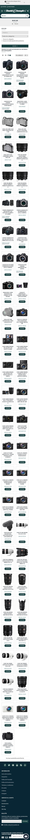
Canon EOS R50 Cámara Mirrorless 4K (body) (22, 266)
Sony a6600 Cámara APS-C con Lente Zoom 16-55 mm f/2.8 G (8, 401)
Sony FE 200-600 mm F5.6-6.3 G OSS (22, 533)
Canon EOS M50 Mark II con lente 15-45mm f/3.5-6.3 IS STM (22, 239)
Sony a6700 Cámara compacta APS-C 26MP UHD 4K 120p (22, 400)
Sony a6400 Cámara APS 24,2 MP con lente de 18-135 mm (22, 348)
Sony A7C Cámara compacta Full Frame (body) (22, 454)
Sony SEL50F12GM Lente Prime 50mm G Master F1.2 (22, 639)
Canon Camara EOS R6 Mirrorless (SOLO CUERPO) (22, 211)
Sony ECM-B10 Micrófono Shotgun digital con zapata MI (8, 534)
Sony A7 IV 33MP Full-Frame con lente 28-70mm (22, 427)
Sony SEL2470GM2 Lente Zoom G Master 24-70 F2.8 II (22, 613)
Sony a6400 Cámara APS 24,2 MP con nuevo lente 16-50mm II (7, 374)
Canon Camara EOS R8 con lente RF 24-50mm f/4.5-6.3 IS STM (8, 239)
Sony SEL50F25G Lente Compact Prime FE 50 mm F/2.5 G (22, 185)
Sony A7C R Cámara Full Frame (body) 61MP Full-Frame (7, 508)
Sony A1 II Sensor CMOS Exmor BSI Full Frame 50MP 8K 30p (22, 321)
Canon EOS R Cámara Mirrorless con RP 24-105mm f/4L (7, 74)
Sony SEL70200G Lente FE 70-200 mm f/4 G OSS (8, 665)
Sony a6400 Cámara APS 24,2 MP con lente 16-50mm (7, 348)
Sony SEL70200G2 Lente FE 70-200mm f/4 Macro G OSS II (22, 665)
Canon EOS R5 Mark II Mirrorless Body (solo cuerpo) (8, 266)
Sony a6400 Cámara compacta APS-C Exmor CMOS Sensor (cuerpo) (22, 374)
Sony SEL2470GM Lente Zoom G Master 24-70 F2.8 (8, 613)
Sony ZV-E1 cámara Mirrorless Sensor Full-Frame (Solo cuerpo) (8, 718)
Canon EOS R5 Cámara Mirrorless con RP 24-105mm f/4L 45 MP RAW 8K (22, 75)
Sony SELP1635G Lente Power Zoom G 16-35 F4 (22, 690)
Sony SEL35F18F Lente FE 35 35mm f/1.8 (8, 639)
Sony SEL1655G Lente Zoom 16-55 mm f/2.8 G (22, 588)
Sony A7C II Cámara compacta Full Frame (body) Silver (22, 482)
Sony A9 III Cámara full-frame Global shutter (22, 508)
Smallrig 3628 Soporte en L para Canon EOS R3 (8, 321)
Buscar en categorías (8, 39)
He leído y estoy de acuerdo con (11, 825)
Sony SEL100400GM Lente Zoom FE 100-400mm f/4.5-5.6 (7, 561)
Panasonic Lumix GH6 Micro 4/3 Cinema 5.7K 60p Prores (8, 294)
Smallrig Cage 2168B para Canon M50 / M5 (8, 156)
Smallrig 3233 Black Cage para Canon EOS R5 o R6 (22, 130)
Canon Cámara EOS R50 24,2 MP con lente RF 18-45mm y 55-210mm (7, 212)
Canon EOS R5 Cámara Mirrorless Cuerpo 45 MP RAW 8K (8, 103)
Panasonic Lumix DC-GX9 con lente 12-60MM (22, 103)
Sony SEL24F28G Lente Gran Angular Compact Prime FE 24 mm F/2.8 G (22, 157)
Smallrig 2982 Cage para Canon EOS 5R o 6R (7, 130)
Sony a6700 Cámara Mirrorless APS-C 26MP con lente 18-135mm (7, 428)
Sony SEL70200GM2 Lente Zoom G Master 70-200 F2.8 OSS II (8, 691)
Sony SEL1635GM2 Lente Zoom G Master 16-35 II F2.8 (8, 588)
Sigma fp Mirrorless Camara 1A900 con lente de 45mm (22, 294)
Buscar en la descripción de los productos (13, 41)
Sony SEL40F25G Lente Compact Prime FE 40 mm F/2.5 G (7, 185)
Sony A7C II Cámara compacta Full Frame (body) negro (7, 482)
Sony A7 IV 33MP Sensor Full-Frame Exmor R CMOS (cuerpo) (8, 455)
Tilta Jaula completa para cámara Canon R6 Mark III (8, 745)
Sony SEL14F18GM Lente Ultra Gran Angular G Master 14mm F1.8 (22, 561)
